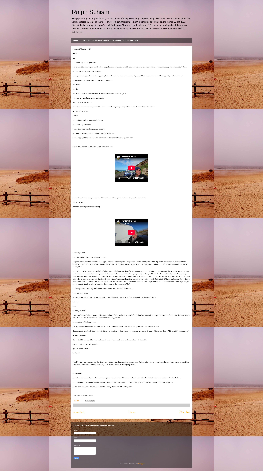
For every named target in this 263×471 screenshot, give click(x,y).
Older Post (184, 412)
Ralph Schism (90, 12)
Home (75, 40)
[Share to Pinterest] (93, 401)
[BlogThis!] (88, 401)
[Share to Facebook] (92, 401)
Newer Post (78, 412)
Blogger (141, 463)
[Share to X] (90, 401)
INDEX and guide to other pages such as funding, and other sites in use (110, 40)
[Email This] (86, 401)
